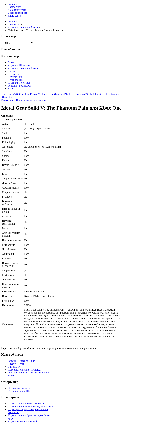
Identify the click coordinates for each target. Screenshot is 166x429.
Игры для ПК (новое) (19, 65)
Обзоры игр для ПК (19, 391)
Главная (12, 4)
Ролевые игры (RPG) (19, 85)
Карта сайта (14, 15)
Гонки (11, 62)
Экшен (11, 88)
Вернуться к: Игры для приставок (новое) (24, 100)
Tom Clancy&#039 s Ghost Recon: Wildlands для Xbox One (32, 94)
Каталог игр (14, 7)
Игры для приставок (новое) (23, 27)
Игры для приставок (19, 82)
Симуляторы (15, 77)
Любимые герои (17, 9)
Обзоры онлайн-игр (19, 388)
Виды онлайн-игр (18, 12)
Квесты (12, 71)
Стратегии (13, 74)
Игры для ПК (15, 79)
